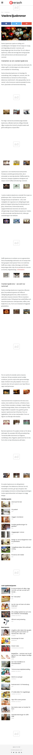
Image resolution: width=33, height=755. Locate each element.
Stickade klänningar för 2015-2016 (20, 715)
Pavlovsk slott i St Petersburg (20, 684)
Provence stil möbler (17, 555)
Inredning (7, 12)
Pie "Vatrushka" (16, 597)
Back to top (16, 747)
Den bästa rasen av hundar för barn (20, 708)
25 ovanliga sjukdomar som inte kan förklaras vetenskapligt (21, 613)
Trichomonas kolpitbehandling (20, 669)
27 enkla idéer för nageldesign (20, 692)
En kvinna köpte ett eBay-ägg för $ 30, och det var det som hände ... (20, 590)
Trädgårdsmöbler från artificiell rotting (21, 548)
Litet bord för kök (16, 502)
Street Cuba (15, 646)
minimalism (20, 269)
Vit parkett (14, 509)
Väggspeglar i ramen (17, 532)
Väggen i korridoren (17, 517)
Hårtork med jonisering (18, 619)
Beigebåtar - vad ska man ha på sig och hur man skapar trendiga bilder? (21, 655)
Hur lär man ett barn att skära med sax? (20, 605)
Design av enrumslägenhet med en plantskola (21, 540)
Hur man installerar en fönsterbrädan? (18, 662)
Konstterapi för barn (17, 638)
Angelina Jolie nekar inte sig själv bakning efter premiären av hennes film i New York (21, 631)
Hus (2, 12)
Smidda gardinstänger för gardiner (19, 525)
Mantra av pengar (16, 677)
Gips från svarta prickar (18, 699)
